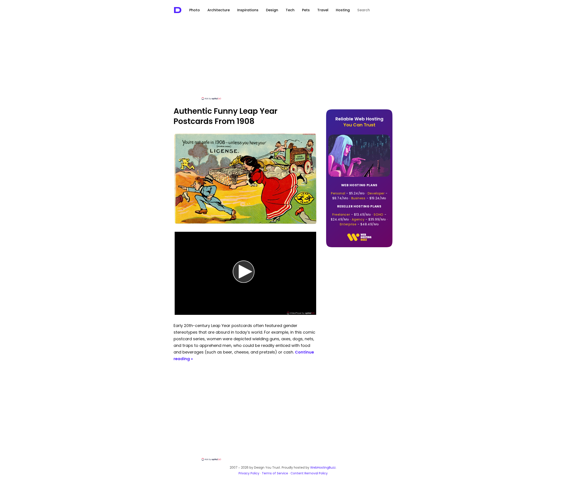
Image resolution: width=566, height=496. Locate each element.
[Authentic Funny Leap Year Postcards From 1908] (245, 224)
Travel (322, 10)
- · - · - (359, 191)
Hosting (343, 10)
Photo (194, 10)
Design (272, 10)
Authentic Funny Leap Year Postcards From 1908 (225, 116)
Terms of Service (275, 473)
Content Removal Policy (309, 473)
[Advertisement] (283, 63)
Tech (290, 10)
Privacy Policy (249, 473)
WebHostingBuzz (323, 467)
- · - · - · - (359, 215)
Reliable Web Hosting (359, 122)
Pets (306, 10)
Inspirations (247, 10)
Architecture (218, 10)
